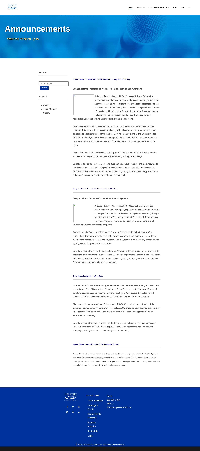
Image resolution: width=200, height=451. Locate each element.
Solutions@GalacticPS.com (119, 407)
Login (90, 436)
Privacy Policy (118, 444)
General (46, 113)
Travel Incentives (95, 400)
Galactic (47, 105)
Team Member (50, 109)
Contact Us (93, 431)
